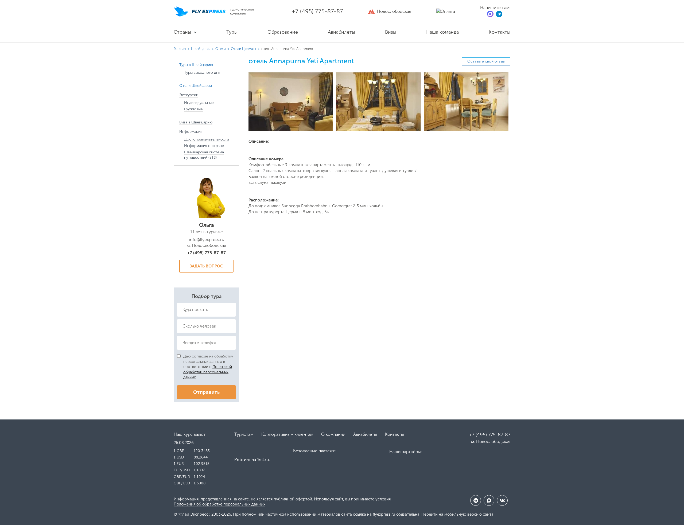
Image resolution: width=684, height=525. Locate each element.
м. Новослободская (490, 441)
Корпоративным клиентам (287, 434)
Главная (180, 49)
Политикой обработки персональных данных (207, 371)
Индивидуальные (199, 102)
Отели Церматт (244, 49)
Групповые (193, 109)
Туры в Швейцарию (196, 65)
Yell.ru (263, 459)
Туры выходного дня (202, 72)
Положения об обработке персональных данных (219, 504)
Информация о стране (204, 145)
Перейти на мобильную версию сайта (457, 514)
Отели (221, 49)
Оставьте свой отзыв (486, 61)
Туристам (243, 434)
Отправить (206, 392)
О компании (333, 434)
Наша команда (442, 32)
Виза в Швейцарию (195, 122)
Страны (182, 32)
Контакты (499, 32)
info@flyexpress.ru (206, 239)
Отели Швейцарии (195, 85)
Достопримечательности (206, 139)
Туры (232, 32)
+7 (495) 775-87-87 (317, 11)
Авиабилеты (341, 32)
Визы (390, 32)
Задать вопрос (206, 266)
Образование (282, 32)
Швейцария (201, 49)
